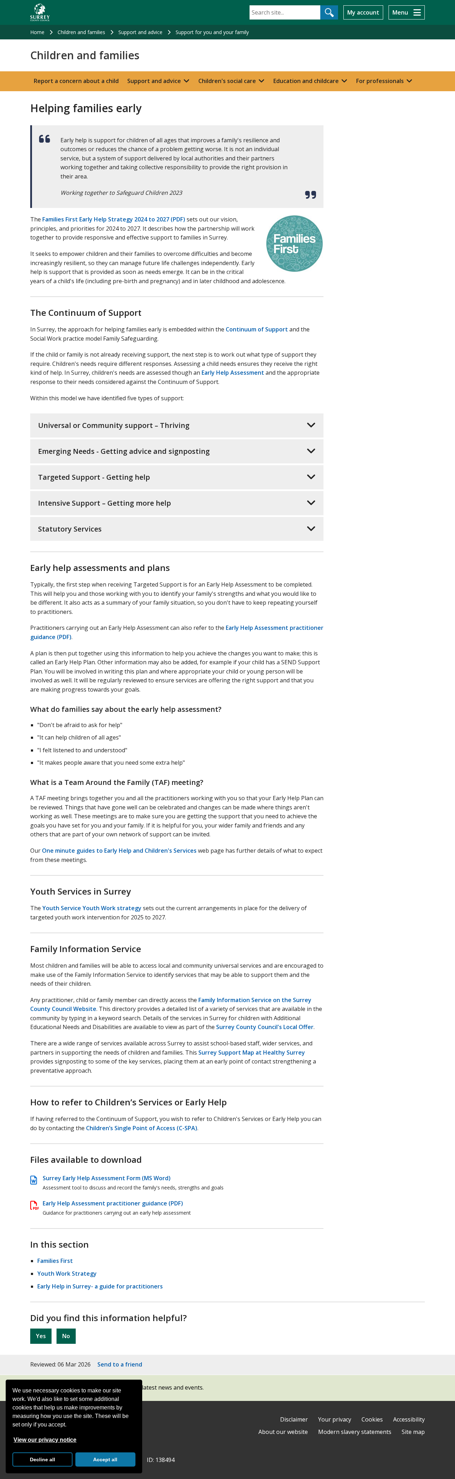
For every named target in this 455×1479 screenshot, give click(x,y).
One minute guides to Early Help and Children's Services (119, 850)
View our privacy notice (45, 1440)
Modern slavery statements (354, 1432)
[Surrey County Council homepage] (40, 12)
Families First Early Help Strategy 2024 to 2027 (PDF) (113, 219)
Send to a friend (119, 1364)
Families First (55, 1261)
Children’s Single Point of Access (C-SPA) (141, 1128)
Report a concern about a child (76, 81)
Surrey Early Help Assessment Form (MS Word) (107, 1178)
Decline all (42, 1459)
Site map (413, 1432)
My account (363, 12)
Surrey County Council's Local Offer (265, 1027)
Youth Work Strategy (67, 1273)
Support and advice (140, 32)
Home (37, 32)
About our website (283, 1432)
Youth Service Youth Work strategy (91, 908)
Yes (41, 1336)
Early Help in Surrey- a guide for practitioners (100, 1286)
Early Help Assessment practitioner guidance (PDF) (113, 1203)
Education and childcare (306, 81)
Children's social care (227, 81)
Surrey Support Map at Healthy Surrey (251, 1052)
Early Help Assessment (233, 372)
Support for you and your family (212, 32)
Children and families (81, 32)
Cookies (372, 1419)
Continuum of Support (257, 329)
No (66, 1336)
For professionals (380, 81)
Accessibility (409, 1419)
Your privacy (334, 1419)
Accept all (105, 1459)
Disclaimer (294, 1419)
